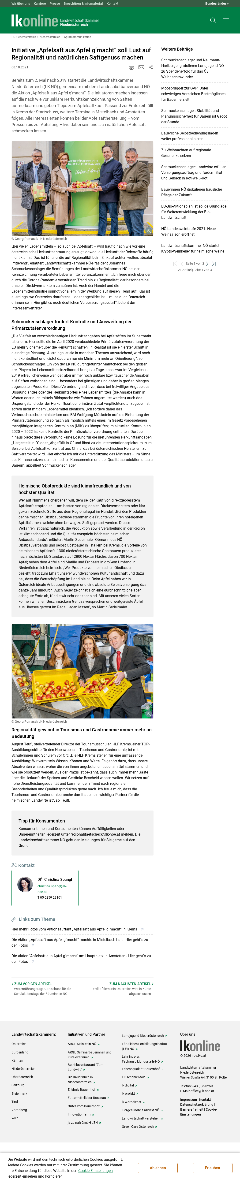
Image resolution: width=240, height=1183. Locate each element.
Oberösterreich (22, 1077)
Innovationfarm (79, 1114)
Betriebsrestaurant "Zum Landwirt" (85, 1067)
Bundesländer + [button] (217, 3)
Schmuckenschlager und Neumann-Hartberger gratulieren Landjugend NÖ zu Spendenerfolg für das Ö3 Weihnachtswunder (192, 68)
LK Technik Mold (134, 1077)
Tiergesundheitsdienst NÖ (140, 1110)
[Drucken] (131, 67)
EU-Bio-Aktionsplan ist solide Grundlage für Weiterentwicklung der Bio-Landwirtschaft (193, 212)
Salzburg (17, 1085)
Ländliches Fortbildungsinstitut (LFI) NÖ (144, 1046)
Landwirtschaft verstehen (140, 1118)
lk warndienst (131, 1102)
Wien (15, 1118)
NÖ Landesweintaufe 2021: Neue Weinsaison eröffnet (188, 232)
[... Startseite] (55, 20)
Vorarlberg (19, 1110)
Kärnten (17, 1060)
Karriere (40, 3)
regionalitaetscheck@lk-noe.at (95, 834)
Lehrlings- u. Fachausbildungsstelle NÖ (141, 1059)
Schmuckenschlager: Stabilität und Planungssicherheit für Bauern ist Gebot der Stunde (194, 116)
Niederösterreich (23, 1069)
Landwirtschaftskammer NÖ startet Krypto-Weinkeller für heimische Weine (192, 248)
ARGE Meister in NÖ (82, 1044)
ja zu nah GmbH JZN (83, 1122)
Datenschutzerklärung (196, 1104)
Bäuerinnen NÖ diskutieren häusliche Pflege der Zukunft (191, 192)
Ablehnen (158, 1168)
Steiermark (19, 1093)
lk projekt (128, 1093)
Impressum (188, 1099)
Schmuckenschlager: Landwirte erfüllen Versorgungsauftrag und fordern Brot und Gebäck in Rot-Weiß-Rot (193, 172)
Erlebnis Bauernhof (81, 1089)
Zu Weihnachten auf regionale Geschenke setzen (186, 153)
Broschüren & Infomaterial (83, 3)
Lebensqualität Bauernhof (141, 1069)
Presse (55, 3)
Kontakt (112, 3)
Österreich (18, 1044)
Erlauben (212, 1168)
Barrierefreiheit (191, 1109)
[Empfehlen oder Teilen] (151, 67)
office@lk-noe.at (202, 1091)
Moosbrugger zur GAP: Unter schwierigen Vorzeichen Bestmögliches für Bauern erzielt (193, 94)
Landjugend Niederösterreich (143, 1036)
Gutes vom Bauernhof (84, 1106)
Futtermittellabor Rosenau (87, 1098)
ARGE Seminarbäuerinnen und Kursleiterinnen (90, 1054)
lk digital (128, 1085)
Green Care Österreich (138, 1126)
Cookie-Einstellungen (95, 1170)
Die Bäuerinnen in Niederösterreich (80, 1079)
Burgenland (19, 1052)
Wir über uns (20, 3)
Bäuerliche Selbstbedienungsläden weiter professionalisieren (189, 136)
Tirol (14, 1102)
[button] (226, 20)
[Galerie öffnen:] (82, 188)
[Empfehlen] (141, 67)
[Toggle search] (213, 20)
